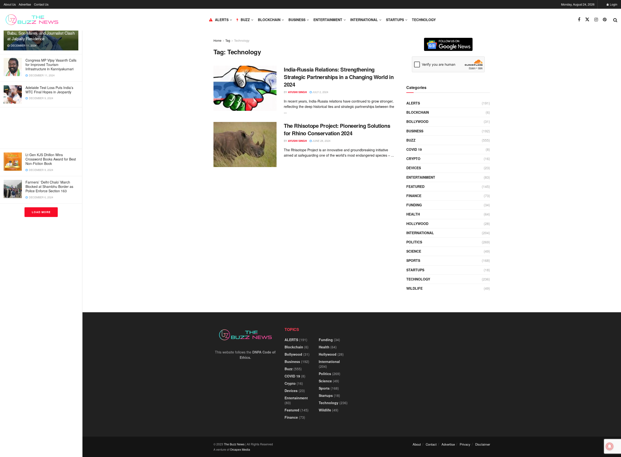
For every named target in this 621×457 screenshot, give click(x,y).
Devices (413, 167)
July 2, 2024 (320, 92)
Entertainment (327, 19)
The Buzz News (234, 444)
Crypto (413, 158)
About (417, 444)
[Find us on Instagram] (596, 19)
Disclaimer (482, 444)
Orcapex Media (240, 449)
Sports (413, 260)
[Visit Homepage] (32, 20)
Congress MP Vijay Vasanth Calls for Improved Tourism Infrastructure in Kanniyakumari (50, 64)
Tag (227, 40)
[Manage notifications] (609, 446)
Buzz (411, 140)
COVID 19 (414, 149)
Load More (41, 212)
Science (413, 251)
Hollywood (417, 223)
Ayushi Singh (297, 92)
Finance (413, 195)
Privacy (465, 444)
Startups (395, 19)
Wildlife (414, 288)
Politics (414, 242)
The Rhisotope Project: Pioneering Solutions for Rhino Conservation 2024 (337, 129)
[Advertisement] (41, 128)
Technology (424, 19)
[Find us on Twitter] (587, 19)
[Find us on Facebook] (579, 19)
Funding (414, 204)
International (364, 19)
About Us (10, 4)
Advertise (25, 4)
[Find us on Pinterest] (604, 19)
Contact (431, 444)
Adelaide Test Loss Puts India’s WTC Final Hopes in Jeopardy (49, 89)
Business (296, 19)
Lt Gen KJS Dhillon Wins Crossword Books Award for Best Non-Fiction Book (50, 159)
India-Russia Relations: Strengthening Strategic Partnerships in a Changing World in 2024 (338, 76)
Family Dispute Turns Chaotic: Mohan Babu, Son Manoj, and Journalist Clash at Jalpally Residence (40, 32)
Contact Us (41, 4)
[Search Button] (615, 20)
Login (613, 4)
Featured (415, 186)
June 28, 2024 (321, 141)
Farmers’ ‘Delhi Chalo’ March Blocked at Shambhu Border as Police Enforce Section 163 (49, 186)
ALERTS (222, 19)
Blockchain (269, 19)
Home (217, 40)
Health (413, 214)
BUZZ (245, 19)
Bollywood (417, 121)
